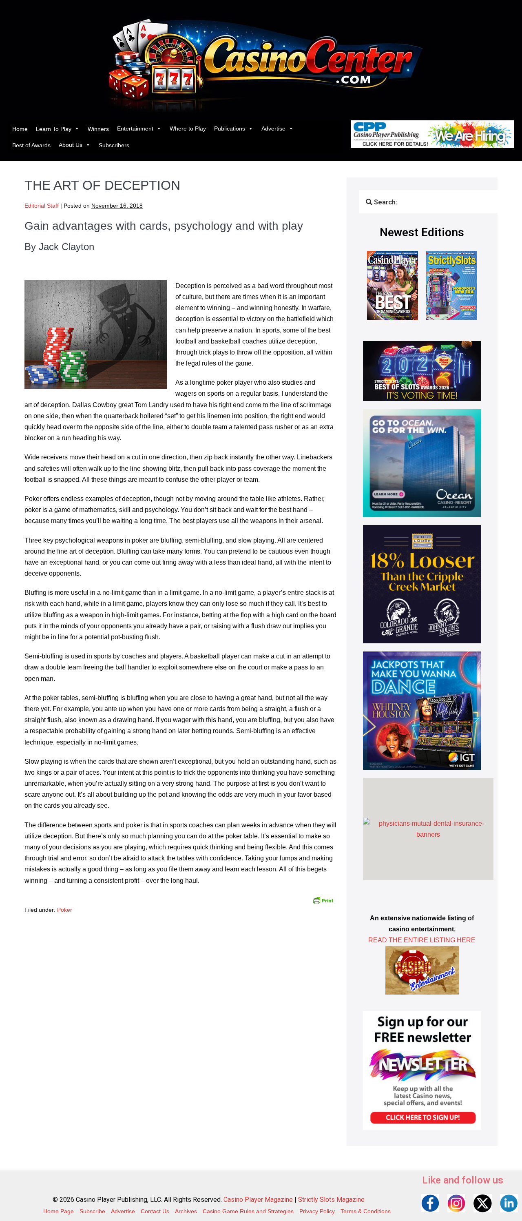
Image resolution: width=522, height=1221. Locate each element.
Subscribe (92, 1211)
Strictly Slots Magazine (331, 1199)
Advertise (273, 128)
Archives (186, 1211)
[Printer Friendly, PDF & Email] (323, 900)
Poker (64, 909)
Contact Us (155, 1211)
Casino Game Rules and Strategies (248, 1211)
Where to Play (188, 128)
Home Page (58, 1211)
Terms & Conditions (366, 1211)
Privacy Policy (317, 1211)
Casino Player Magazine (258, 1199)
